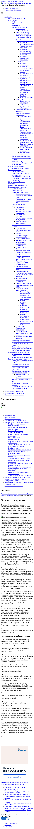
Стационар (19, 61)
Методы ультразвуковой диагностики (23, 212)
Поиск (3, 403)
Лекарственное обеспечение (21, 350)
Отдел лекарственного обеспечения (25, 121)
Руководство (16, 25)
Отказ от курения (21, 247)
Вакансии (11, 183)
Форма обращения (18, 171)
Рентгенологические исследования (22, 222)
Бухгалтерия (24, 146)
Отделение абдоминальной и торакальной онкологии (25, 91)
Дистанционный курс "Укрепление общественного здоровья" (24, 257)
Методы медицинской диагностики (19, 205)
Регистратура (24, 30)
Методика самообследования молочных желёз (22, 235)
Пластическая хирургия (19, 373)
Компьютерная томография (20, 215)
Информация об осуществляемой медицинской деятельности (22, 162)
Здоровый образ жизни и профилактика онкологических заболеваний (24, 243)
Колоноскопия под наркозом (21, 371)
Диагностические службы (24, 41)
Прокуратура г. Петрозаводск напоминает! (21, 328)
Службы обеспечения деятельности (23, 114)
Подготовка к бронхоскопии (24, 318)
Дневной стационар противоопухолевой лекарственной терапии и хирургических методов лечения (24, 35)
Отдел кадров (24, 125)
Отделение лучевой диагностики (26, 47)
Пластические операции (24, 378)
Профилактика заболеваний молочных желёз (23, 230)
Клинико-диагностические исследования (24, 219)
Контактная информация (16, 166)
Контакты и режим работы (20, 364)
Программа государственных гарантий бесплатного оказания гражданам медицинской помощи (22, 342)
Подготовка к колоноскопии (24, 315)
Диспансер (8, 17)
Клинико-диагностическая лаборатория (25, 106)
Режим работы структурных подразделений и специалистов (22, 347)
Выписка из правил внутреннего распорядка (24, 272)
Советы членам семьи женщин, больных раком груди (24, 195)
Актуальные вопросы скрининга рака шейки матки (23, 252)
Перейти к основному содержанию (12, 1)
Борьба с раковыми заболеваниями (22, 263)
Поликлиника (20, 29)
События (15, 159)
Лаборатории (20, 99)
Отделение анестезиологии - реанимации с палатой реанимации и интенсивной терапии (26, 83)
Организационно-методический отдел (26, 141)
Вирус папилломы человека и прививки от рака (23, 267)
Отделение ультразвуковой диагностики (24, 58)
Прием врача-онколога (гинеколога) (19, 368)
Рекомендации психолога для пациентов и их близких (24, 200)
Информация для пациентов (17, 187)
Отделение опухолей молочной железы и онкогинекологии (26, 75)
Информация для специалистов (18, 352)
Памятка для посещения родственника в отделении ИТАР (24, 285)
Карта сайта (8, 826)
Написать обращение (11, 8)
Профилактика (20, 261)
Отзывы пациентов (14, 170)
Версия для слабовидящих (13, 10)
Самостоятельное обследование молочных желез (24, 333)
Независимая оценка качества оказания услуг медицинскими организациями (22, 178)
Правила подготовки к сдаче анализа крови (26, 322)
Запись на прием (17, 189)
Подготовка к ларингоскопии (25, 306)
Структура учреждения (19, 27)
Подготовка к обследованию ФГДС (24, 302)
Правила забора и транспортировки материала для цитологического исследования (25, 295)
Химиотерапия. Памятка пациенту (19, 475)
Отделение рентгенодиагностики (27, 43)
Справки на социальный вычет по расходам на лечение (22, 387)
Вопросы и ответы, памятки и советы (17, 422)
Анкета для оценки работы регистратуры (20, 174)
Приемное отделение (26, 97)
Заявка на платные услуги (20, 366)
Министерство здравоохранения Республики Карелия (15, 788)
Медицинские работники (16, 182)
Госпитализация (17, 190)
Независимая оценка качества (17, 185)
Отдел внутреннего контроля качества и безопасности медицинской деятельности (26, 135)
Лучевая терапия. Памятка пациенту (20, 458)
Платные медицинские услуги (18, 359)
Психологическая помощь (20, 192)
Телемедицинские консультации (22, 357)
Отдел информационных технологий (25, 128)
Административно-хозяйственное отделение (26, 149)
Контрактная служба (26, 144)
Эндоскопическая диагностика (21, 208)
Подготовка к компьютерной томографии (24, 310)
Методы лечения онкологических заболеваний (21, 279)
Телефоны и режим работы (20, 168)
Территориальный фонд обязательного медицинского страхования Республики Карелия (17, 796)
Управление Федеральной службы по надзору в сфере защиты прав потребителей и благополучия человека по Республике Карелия (19, 809)
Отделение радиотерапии (24, 64)
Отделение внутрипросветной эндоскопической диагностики (26, 52)
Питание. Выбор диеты (23, 238)
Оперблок (23, 96)
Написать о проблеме (14, 777)
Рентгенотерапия (21, 249)
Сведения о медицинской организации (16, 19)
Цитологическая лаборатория (25, 102)
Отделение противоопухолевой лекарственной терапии (26, 69)
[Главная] (16, 3)
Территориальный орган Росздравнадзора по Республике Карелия (18, 791)
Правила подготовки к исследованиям (23, 289)
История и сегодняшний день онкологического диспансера (21, 157)
